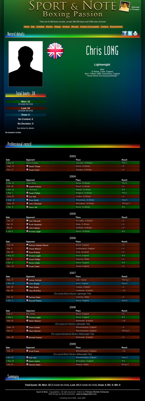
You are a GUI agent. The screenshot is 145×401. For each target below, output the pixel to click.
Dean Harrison (34, 331)
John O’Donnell (35, 204)
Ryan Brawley (34, 252)
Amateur (66, 27)
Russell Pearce (35, 301)
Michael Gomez (35, 337)
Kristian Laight (35, 232)
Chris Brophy (34, 284)
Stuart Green (34, 170)
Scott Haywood (35, 224)
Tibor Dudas (34, 287)
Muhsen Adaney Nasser (38, 245)
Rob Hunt (33, 358)
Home (26, 27)
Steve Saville (34, 327)
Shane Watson (35, 249)
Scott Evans (34, 351)
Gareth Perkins (35, 187)
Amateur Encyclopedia (89, 27)
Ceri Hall (32, 197)
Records (75, 27)
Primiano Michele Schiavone (97, 392)
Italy (33, 27)
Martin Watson (35, 321)
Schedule (40, 27)
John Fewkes (34, 228)
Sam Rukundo (34, 221)
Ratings (57, 27)
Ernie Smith (34, 200)
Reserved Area (116, 27)
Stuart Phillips (34, 193)
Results (49, 27)
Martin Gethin (34, 361)
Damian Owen (34, 297)
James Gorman (35, 280)
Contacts (104, 27)
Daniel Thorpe (34, 166)
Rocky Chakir (34, 263)
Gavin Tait (33, 207)
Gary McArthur (35, 291)
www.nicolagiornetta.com (86, 394)
